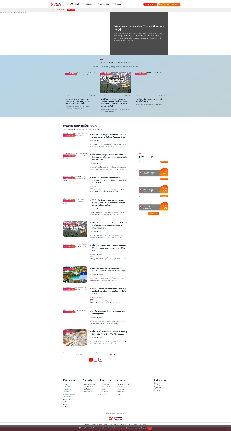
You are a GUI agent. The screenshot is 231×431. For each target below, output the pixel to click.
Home (87, 425)
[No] (229, 428)
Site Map (113, 425)
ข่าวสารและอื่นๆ (121, 392)
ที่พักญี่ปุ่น (103, 389)
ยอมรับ (149, 428)
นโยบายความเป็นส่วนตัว (140, 428)
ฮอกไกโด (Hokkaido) (69, 394)
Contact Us (122, 425)
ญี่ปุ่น (65, 384)
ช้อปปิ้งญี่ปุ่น (87, 389)
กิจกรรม (118, 4)
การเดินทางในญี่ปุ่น (106, 387)
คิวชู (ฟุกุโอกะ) (67, 397)
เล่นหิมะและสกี (89, 4)
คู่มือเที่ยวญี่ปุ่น (105, 384)
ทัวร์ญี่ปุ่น (103, 394)
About (94, 425)
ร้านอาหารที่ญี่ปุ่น (88, 387)
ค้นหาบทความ (151, 4)
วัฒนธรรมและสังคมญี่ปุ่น (123, 384)
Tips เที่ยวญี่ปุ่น (105, 392)
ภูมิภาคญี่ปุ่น (104, 4)
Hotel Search (103, 425)
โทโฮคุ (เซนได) (67, 399)
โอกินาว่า (66, 407)
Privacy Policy (133, 425)
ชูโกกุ (65, 404)
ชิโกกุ (65, 402)
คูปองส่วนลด (175, 5)
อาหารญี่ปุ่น (120, 389)
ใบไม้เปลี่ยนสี (74, 4)
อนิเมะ (119, 394)
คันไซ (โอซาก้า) (68, 389)
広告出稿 (143, 424)
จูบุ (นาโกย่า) (67, 392)
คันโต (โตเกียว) (67, 387)
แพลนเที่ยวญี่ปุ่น (88, 392)
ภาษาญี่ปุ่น (120, 387)
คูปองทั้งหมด (154, 214)
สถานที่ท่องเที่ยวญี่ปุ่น (89, 384)
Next (110, 354)
